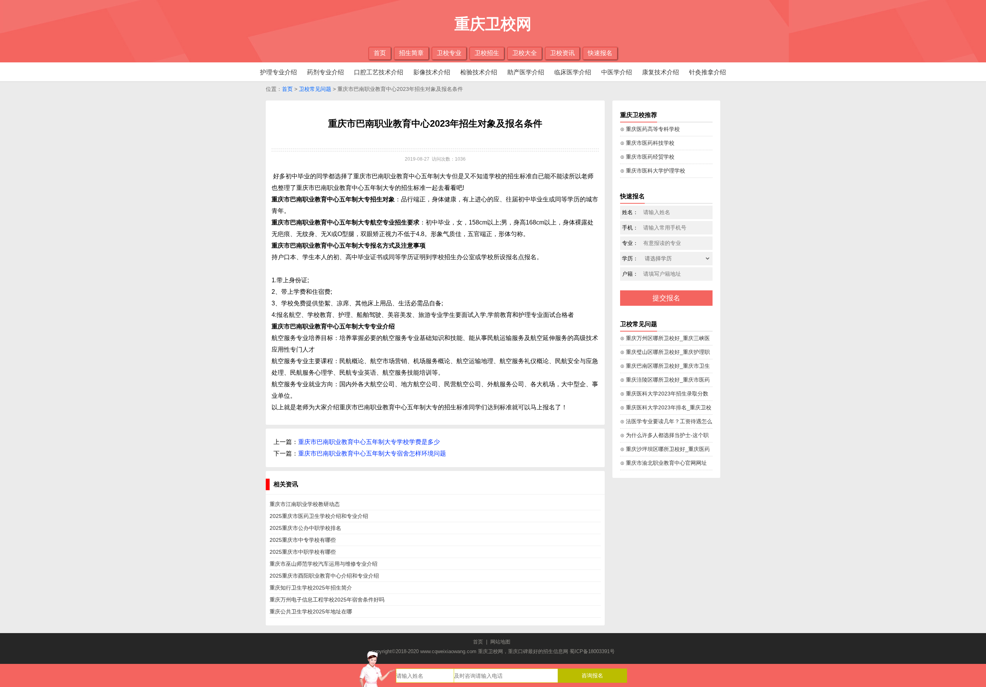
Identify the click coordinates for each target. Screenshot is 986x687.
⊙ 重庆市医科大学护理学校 (652, 171)
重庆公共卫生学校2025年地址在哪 (311, 611)
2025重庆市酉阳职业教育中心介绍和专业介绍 (324, 576)
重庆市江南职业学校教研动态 (305, 504)
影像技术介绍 (431, 72)
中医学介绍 (616, 72)
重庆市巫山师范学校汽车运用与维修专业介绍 (323, 564)
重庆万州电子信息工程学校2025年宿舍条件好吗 (327, 600)
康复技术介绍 (660, 72)
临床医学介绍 (572, 72)
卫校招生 (487, 53)
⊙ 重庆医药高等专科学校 (650, 129)
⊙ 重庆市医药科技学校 (647, 143)
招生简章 (411, 53)
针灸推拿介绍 (707, 72)
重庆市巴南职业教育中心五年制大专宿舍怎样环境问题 (372, 453)
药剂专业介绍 (325, 72)
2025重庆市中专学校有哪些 (303, 540)
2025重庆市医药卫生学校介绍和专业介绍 (319, 516)
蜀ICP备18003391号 (592, 651)
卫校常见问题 (315, 89)
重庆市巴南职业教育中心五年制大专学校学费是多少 (369, 442)
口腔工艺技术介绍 (378, 72)
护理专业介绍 (278, 72)
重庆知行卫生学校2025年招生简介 (311, 588)
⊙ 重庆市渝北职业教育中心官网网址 (663, 463)
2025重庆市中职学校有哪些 (303, 552)
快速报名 (600, 53)
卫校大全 (524, 53)
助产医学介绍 (525, 72)
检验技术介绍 (478, 72)
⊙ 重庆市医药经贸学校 (647, 157)
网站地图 (500, 642)
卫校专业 (449, 53)
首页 (380, 53)
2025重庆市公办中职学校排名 (305, 528)
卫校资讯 (562, 53)
